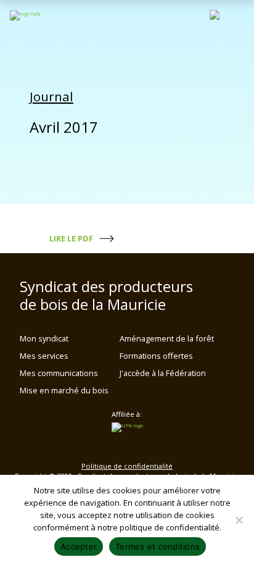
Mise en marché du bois (64, 390)
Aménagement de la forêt (167, 338)
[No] (238, 520)
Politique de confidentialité (127, 466)
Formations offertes (156, 355)
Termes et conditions (157, 546)
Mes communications (59, 373)
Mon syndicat (44, 338)
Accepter (78, 546)
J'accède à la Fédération (163, 373)
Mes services (44, 355)
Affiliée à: (127, 414)
